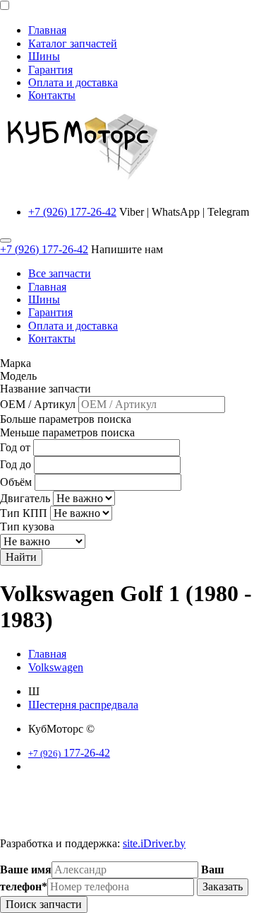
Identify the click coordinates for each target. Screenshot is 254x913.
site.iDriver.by (154, 843)
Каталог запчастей (72, 43)
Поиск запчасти (44, 904)
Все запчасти (59, 273)
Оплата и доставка (73, 82)
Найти (21, 557)
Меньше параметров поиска (67, 432)
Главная (47, 30)
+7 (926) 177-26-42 (72, 212)
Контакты (51, 95)
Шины (44, 56)
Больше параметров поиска (65, 419)
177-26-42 (69, 753)
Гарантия (50, 70)
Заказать (222, 886)
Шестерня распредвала (83, 705)
